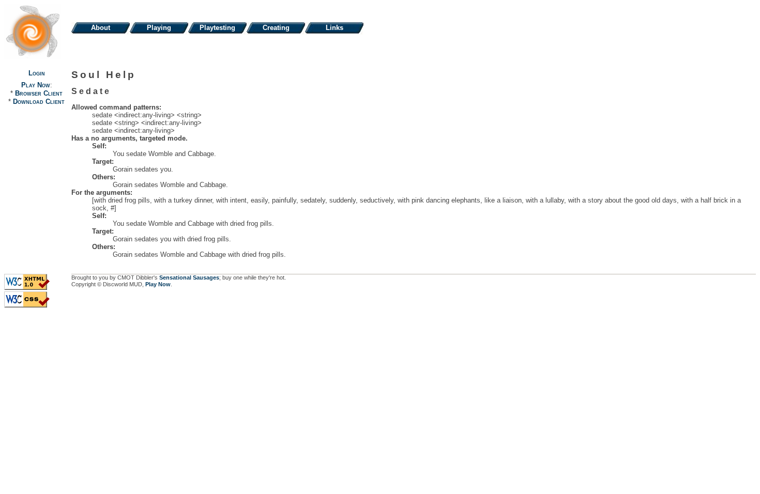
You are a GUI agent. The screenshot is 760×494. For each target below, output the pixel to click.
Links (334, 28)
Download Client (39, 101)
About (100, 28)
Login (36, 73)
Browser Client (39, 93)
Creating (276, 28)
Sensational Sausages (189, 277)
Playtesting (217, 28)
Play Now (35, 85)
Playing (159, 28)
